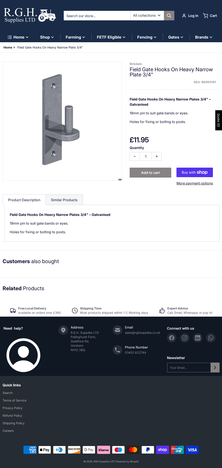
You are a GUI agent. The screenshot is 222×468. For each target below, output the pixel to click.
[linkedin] (197, 338)
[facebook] (171, 338)
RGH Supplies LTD (104, 461)
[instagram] (184, 338)
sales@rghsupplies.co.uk (142, 332)
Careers (8, 430)
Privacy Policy (13, 408)
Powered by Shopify (127, 461)
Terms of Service (14, 400)
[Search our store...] (169, 15)
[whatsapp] (210, 338)
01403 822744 (135, 352)
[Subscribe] (215, 367)
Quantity (137, 148)
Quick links (12, 385)
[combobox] (119, 15)
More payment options (194, 183)
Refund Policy (12, 415)
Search (8, 393)
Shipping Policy (13, 423)
